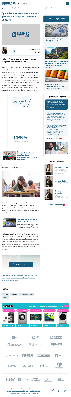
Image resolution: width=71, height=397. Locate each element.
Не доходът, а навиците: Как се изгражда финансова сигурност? (55, 102)
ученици (5, 294)
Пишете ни (35, 393)
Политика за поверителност (29, 388)
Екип (18, 388)
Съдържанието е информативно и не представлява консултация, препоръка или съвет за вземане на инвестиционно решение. (19, 278)
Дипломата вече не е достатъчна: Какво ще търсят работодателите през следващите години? (56, 126)
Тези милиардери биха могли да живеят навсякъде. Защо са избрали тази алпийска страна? (56, 64)
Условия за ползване (35, 391)
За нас (13, 388)
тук (66, 306)
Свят (7, 8)
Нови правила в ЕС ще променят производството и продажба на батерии (56, 86)
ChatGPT (5, 297)
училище (14, 294)
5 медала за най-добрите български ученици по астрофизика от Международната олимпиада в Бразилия (27, 156)
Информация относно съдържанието (20, 393)
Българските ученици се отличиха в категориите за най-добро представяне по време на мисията (27, 225)
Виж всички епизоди (52, 138)
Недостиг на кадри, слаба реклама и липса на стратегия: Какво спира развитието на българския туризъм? (56, 113)
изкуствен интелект (27, 294)
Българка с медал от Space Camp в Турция (27, 220)
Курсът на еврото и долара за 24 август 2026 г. (56, 40)
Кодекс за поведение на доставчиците (17, 391)
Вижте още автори (55, 205)
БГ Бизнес (49, 35)
